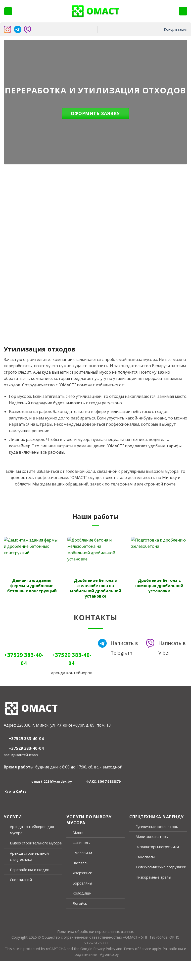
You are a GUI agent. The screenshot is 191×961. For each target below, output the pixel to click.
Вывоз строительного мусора (36, 843)
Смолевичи (82, 852)
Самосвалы (145, 857)
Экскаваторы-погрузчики (157, 846)
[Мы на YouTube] (20, 781)
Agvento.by (109, 954)
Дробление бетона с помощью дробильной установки (159, 586)
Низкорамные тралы (153, 877)
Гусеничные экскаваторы (157, 826)
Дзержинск (82, 873)
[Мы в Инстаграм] (9, 781)
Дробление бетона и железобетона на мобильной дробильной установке (95, 588)
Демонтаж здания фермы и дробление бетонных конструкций (32, 586)
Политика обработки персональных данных (95, 931)
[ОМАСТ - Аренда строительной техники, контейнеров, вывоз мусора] (95, 11)
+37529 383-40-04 (26, 738)
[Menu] (8, 11)
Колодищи (82, 893)
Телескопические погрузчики (161, 867)
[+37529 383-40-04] (183, 11)
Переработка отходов (29, 869)
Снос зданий (21, 879)
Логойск (80, 903)
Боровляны (82, 883)
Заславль (81, 863)
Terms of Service (137, 948)
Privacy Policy (104, 948)
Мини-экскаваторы (152, 836)
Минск (78, 832)
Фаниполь (81, 842)
